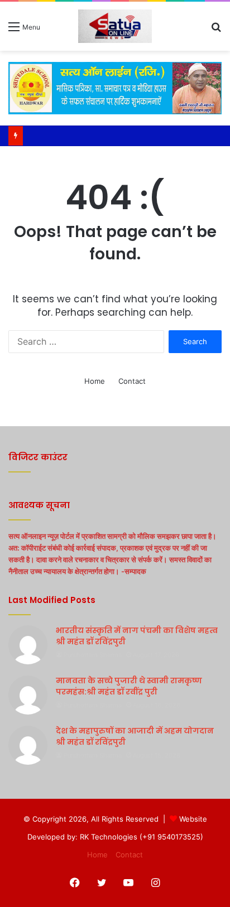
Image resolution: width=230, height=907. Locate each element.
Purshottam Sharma (93, 655)
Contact (132, 381)
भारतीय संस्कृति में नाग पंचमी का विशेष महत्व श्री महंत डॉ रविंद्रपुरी (137, 636)
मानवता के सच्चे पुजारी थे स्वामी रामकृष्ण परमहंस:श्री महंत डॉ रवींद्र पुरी (129, 686)
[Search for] (216, 30)
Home (94, 381)
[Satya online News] (115, 26)
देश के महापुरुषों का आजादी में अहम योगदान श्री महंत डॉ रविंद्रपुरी (135, 736)
